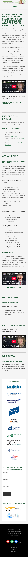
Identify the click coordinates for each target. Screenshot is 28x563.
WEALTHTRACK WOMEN (14, 536)
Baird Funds (14, 136)
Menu (15, 6)
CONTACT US (14, 552)
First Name (5, 472)
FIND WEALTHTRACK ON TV (14, 534)
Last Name (5, 479)
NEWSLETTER (14, 547)
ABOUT (14, 549)
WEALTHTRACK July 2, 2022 (14, 288)
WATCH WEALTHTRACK (14, 529)
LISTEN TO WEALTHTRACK (14, 532)
